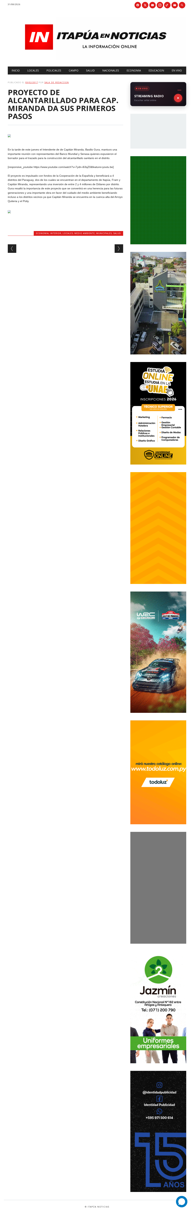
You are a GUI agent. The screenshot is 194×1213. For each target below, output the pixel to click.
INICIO (16, 70)
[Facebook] (138, 5)
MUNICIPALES (104, 233)
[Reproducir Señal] (178, 98)
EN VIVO (177, 70)
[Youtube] (152, 5)
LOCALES (33, 70)
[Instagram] (160, 5)
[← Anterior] (12, 248)
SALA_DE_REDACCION (56, 82)
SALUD (90, 70)
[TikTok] (167, 5)
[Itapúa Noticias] (97, 58)
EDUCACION (156, 70)
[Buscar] (182, 5)
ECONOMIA (134, 70)
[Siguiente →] (119, 248)
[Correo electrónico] (174, 5)
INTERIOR (55, 233)
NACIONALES (110, 70)
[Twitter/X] (145, 5)
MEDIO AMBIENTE (84, 233)
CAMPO (73, 70)
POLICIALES (53, 70)
